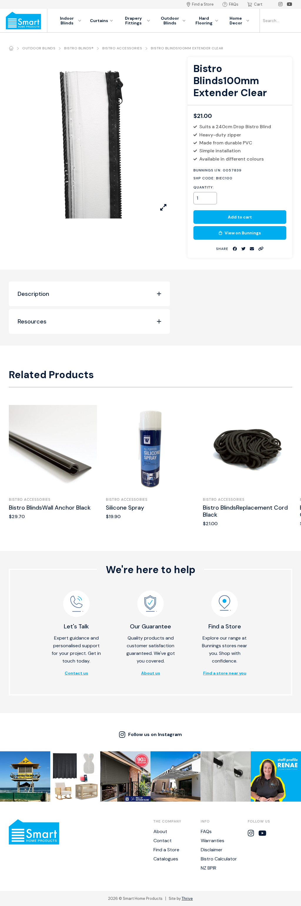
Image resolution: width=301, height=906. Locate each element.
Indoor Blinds (67, 20)
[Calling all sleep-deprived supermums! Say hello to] (75, 776)
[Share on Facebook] (235, 249)
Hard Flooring (204, 20)
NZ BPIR (208, 868)
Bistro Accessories (122, 48)
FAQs (233, 4)
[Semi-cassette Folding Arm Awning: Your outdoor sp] (175, 776)
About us (150, 673)
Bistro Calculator (219, 859)
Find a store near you (224, 673)
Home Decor (236, 20)
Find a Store (203, 4)
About (160, 831)
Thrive (187, 898)
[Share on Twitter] (243, 249)
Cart (258, 4)
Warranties (212, 840)
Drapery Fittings (133, 20)
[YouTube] (289, 4)
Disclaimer (212, 850)
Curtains (99, 20)
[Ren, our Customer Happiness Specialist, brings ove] (276, 776)
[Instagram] (280, 4)
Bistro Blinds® (78, 48)
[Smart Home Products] (23, 20)
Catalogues (165, 859)
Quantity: (203, 187)
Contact (162, 840)
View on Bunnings (243, 233)
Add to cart (240, 217)
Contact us (76, 673)
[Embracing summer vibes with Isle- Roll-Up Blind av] (125, 776)
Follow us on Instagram (155, 734)
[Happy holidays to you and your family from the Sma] (25, 776)
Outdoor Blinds (170, 20)
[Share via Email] (252, 249)
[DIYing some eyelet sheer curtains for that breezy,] (225, 776)
